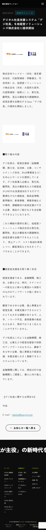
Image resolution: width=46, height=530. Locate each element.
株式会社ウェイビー (10, 4)
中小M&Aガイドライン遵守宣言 (35, 525)
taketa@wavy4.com (22, 414)
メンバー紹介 (36, 476)
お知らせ (35, 484)
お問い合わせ (36, 488)
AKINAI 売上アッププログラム (8, 509)
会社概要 (35, 472)
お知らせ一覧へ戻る (23, 428)
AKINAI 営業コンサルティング (8, 494)
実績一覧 (35, 480)
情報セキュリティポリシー (21, 525)
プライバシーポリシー (9, 525)
